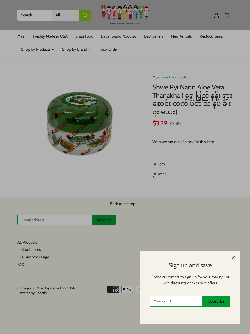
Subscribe (216, 301)
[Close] (233, 258)
